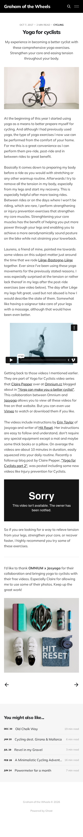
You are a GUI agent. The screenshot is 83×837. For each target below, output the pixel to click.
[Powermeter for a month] (41, 770)
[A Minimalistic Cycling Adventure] (41, 760)
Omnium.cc (53, 384)
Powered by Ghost (41, 810)
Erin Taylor (65, 422)
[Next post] (76, 685)
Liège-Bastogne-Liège (55, 260)
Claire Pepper (21, 384)
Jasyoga (10, 400)
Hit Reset (45, 427)
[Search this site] (69, 6)
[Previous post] (6, 685)
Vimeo (9, 411)
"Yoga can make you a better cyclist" (46, 389)
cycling (58, 24)
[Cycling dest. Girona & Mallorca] (41, 739)
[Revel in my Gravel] (41, 750)
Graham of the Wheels (27, 6)
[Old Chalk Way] (41, 729)
